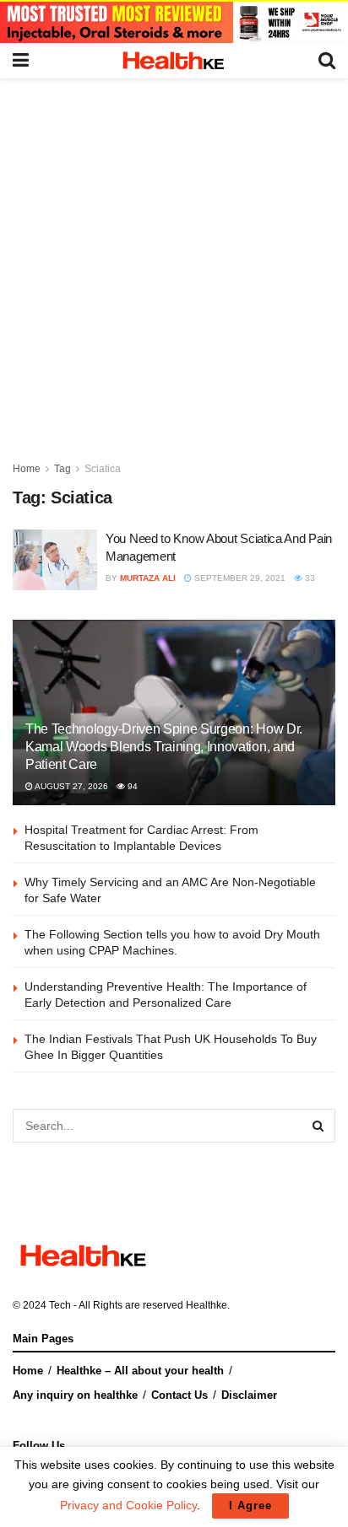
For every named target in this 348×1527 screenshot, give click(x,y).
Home (27, 469)
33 (308, 578)
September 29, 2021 (238, 578)
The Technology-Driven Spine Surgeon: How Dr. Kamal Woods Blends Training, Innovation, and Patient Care (163, 747)
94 (131, 786)
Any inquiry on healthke (75, 1395)
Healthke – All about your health (140, 1370)
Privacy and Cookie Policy (128, 1505)
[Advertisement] (174, 260)
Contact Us (179, 1395)
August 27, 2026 (70, 786)
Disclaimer (249, 1395)
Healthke (206, 1305)
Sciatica (102, 469)
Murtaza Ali (148, 578)
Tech (60, 1305)
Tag (62, 469)
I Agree (250, 1505)
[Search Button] (318, 1126)
